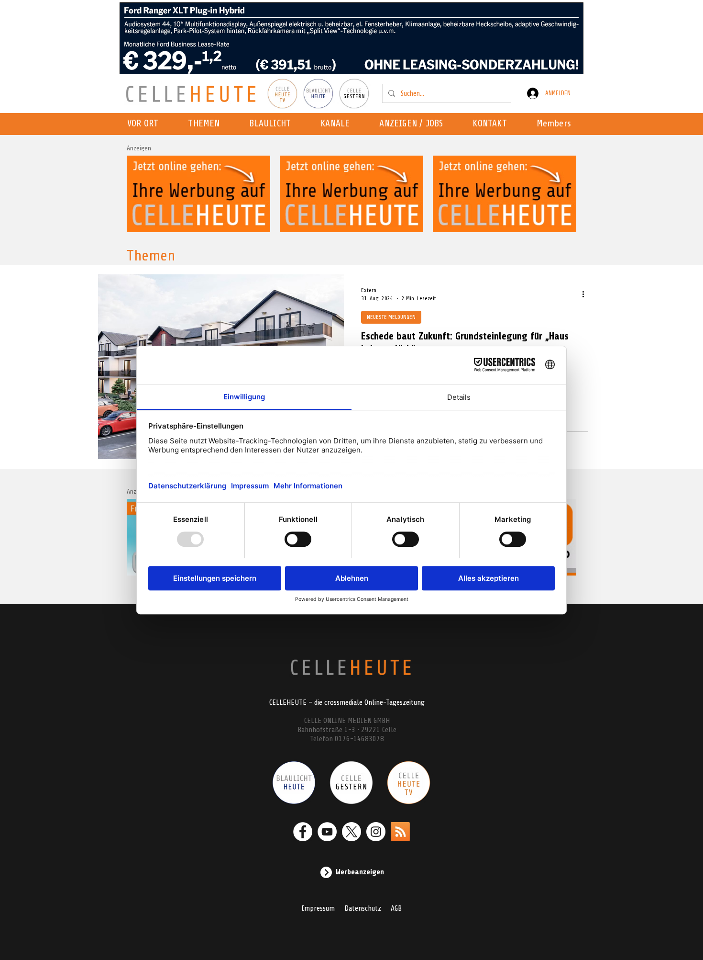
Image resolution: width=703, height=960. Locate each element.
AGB (396, 908)
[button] (338, 124)
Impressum (318, 908)
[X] (351, 831)
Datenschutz (362, 908)
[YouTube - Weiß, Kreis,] (327, 831)
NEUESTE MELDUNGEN (391, 317)
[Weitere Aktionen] (586, 294)
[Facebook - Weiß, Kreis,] (302, 831)
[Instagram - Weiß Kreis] (375, 831)
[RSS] (400, 831)
